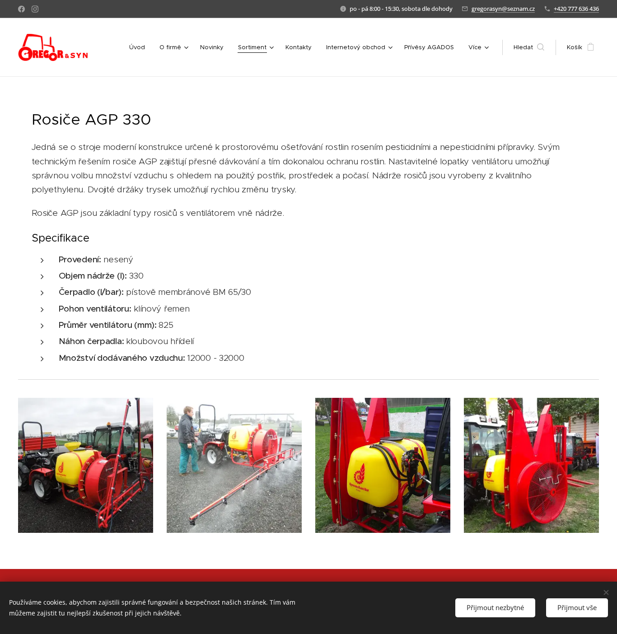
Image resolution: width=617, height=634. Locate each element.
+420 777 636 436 (576, 9)
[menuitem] (139, 47)
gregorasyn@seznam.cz (503, 9)
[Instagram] (35, 9)
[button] (529, 47)
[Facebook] (21, 9)
